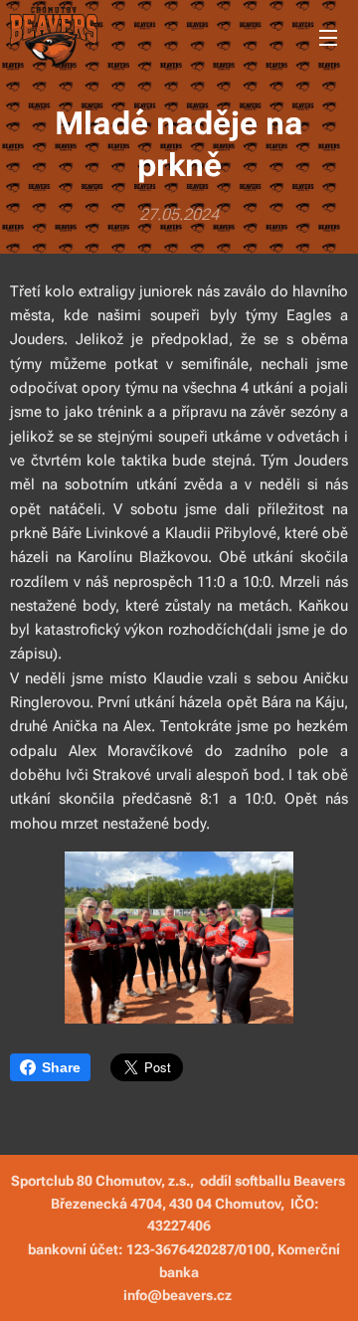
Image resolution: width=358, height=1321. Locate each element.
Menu (328, 37)
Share (61, 1067)
